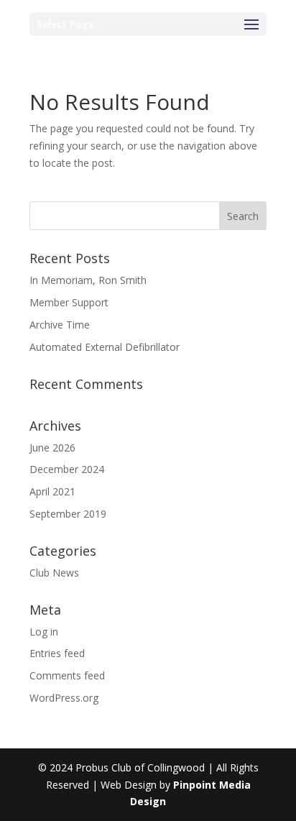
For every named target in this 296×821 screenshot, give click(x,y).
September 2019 (67, 513)
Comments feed (67, 675)
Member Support (68, 302)
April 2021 (52, 491)
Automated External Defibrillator (104, 347)
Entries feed (57, 653)
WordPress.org (63, 698)
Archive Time (59, 324)
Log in (43, 631)
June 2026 (52, 447)
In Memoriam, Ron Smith (88, 280)
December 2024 (66, 469)
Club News (54, 572)
